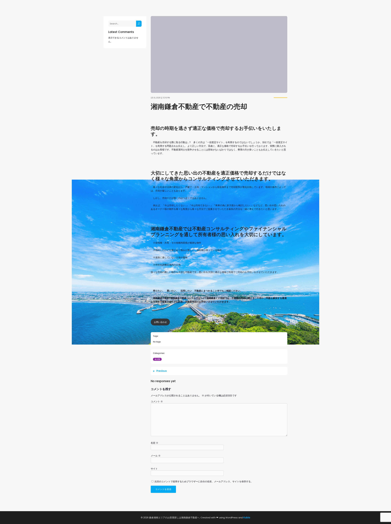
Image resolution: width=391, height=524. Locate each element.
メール (156, 455)
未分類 (157, 359)
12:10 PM (166, 97)
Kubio (246, 517)
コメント (157, 401)
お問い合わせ (160, 322)
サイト (154, 468)
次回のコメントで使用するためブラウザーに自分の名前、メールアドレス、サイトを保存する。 (203, 481)
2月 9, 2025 (156, 97)
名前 (154, 442)
